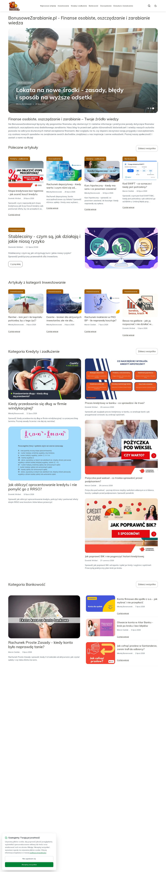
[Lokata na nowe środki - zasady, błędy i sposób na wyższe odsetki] (83, 70)
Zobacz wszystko (147, 148)
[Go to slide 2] (150, 108)
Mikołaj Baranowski (23, 104)
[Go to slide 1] (148, 108)
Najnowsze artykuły (48, 6)
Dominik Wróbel (14, 198)
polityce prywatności (38, 853)
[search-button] (149, 5)
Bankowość (93, 6)
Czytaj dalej (15, 264)
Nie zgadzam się (29, 859)
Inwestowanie (63, 6)
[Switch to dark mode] (155, 6)
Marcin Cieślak (128, 191)
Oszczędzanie (106, 6)
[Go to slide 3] (153, 108)
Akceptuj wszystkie (29, 865)
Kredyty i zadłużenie (79, 6)
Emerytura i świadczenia (123, 6)
